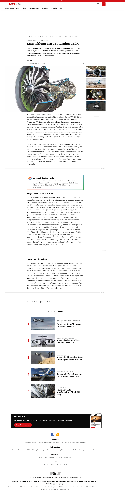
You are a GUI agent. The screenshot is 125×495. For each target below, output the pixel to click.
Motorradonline (90, 487)
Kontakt (14, 450)
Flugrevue (54, 487)
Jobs (60, 8)
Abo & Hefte (67, 457)
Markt (35, 442)
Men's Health (79, 487)
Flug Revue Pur (48, 442)
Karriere (88, 450)
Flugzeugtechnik (34, 8)
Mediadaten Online (49, 465)
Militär (24, 8)
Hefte (61, 1)
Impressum (21, 450)
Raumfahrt (54, 8)
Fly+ (40, 442)
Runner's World (53, 489)
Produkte (66, 1)
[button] (45, 89)
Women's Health (64, 489)
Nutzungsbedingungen (38, 450)
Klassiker (45, 8)
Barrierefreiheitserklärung (76, 450)
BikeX (32, 487)
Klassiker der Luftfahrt (55, 457)
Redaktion (96, 450)
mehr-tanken (70, 487)
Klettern (61, 487)
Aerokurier (11, 487)
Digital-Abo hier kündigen (61, 442)
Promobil (44, 489)
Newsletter (28, 442)
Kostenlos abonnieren (23, 425)
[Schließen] (81, 178)
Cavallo (47, 487)
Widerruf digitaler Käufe (78, 442)
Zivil (17, 8)
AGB (28, 450)
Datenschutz (51, 450)
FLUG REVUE (43, 457)
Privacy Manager (62, 450)
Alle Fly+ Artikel (9, 8)
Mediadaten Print (62, 465)
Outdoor (99, 487)
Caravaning (39, 487)
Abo (57, 1)
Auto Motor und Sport (22, 487)
